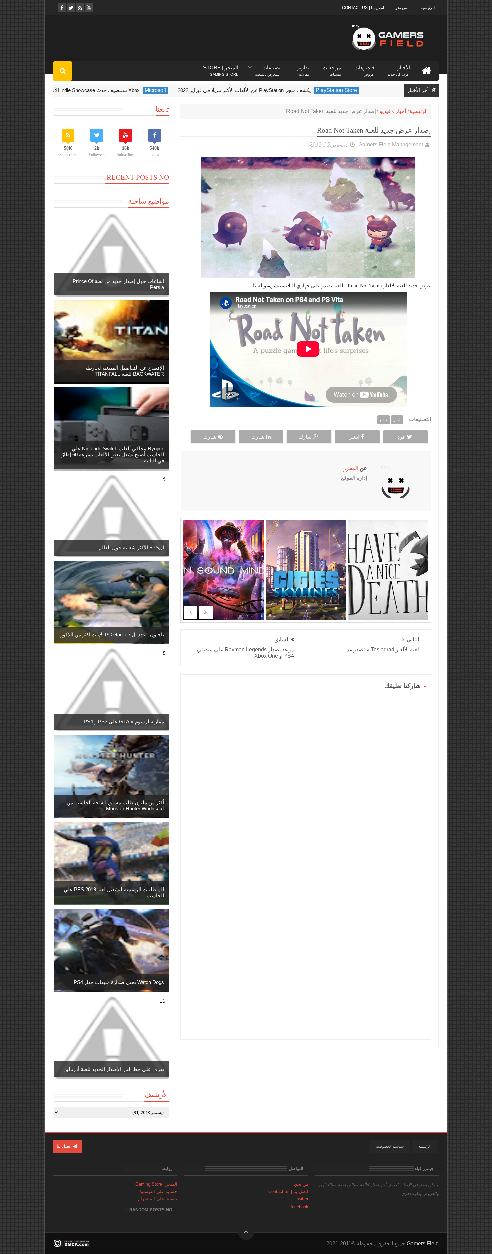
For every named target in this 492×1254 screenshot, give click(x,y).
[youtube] (88, 7)
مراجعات (332, 68)
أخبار (400, 111)
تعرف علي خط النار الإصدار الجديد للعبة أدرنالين (113, 1069)
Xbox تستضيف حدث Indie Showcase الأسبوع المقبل (107, 90)
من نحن (400, 7)
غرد (401, 437)
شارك (305, 437)
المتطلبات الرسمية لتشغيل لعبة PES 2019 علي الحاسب (114, 892)
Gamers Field (423, 1243)
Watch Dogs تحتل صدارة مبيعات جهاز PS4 (119, 982)
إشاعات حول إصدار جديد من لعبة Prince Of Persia (118, 284)
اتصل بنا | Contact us (363, 7)
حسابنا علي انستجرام (157, 1198)
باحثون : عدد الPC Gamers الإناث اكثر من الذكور (112, 634)
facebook (299, 1206)
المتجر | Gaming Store (156, 1184)
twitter (302, 1198)
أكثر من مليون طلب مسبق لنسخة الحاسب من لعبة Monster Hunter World (115, 805)
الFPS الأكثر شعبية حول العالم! (130, 547)
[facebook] (61, 7)
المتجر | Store (220, 68)
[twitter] (70, 7)
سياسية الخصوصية (390, 1146)
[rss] (79, 7)
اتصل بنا (65, 1146)
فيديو (385, 111)
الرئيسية (428, 7)
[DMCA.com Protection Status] (71, 1245)
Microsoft (178, 90)
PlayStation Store (359, 90)
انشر (354, 437)
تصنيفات (267, 68)
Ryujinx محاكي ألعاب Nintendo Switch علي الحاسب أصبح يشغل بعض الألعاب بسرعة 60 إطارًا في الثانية (112, 454)
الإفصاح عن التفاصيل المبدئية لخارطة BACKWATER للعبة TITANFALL (124, 371)
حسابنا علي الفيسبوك (157, 1191)
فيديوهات (364, 68)
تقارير (303, 68)
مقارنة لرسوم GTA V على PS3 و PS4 (124, 721)
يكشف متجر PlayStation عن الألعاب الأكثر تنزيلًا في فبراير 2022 (267, 90)
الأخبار (399, 68)
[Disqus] (306, 775)
